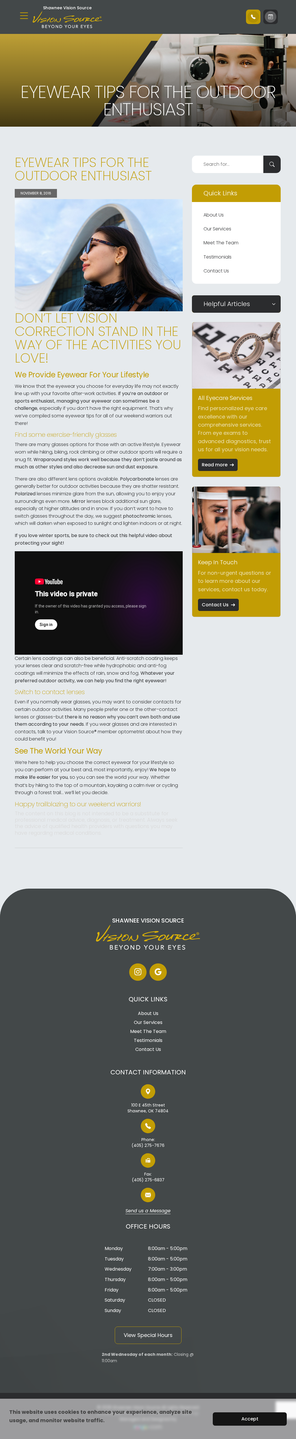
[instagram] (138, 972)
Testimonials (218, 257)
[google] (158, 972)
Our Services (217, 228)
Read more (214, 464)
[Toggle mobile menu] (24, 15)
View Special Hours (148, 1335)
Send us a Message (148, 1211)
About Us (214, 215)
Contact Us (216, 271)
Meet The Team (221, 242)
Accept (249, 1419)
